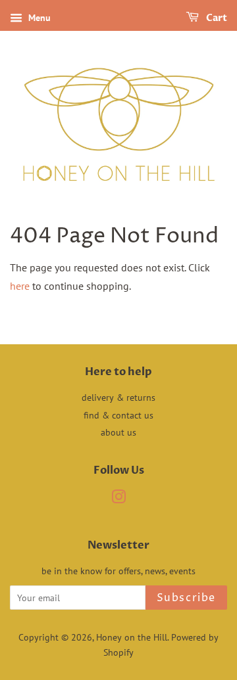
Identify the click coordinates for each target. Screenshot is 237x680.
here (20, 285)
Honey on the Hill (131, 637)
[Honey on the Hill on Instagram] (118, 499)
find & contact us (118, 415)
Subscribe (186, 598)
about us (118, 432)
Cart (215, 18)
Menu (38, 18)
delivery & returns (118, 397)
